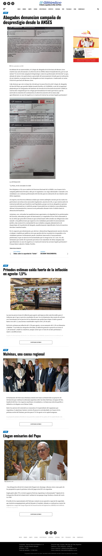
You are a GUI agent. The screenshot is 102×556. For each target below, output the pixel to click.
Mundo (24, 9)
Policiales (68, 9)
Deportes (50, 9)
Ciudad (35, 9)
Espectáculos (42, 9)
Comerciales (81, 9)
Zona (75, 9)
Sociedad (57, 9)
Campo (29, 9)
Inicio (19, 9)
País (63, 9)
